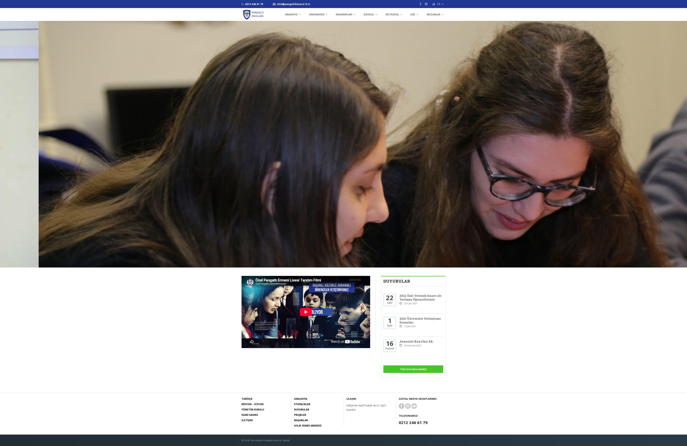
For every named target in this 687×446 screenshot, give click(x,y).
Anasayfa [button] (291, 14)
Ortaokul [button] (392, 14)
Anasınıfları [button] (344, 14)
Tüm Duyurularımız (413, 369)
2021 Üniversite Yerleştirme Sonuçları (420, 320)
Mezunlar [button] (433, 14)
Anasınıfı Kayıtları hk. (416, 341)
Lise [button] (412, 14)
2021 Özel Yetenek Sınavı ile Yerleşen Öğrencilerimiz (420, 297)
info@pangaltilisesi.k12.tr (293, 4)
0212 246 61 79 (254, 4)
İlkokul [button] (369, 14)
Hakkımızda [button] (316, 14)
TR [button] (439, 4)
